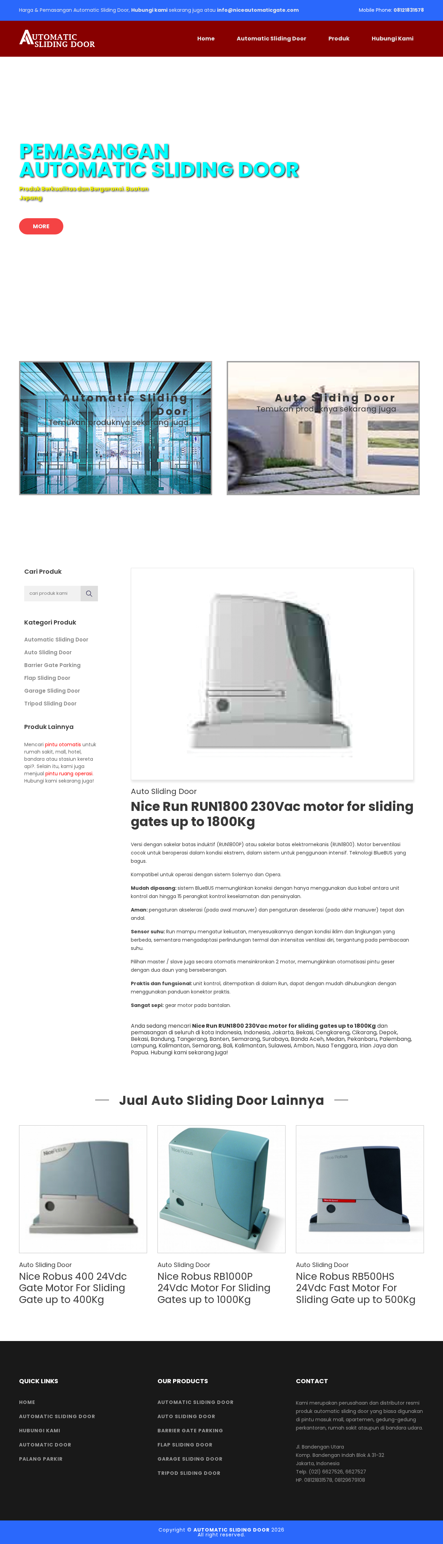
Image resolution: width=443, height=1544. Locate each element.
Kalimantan (174, 1046)
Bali (227, 1046)
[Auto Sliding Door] (323, 427)
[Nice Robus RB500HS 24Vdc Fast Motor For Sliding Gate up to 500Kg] (360, 1189)
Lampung (143, 1046)
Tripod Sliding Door (50, 703)
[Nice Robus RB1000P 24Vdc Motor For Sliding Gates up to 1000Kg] (221, 1189)
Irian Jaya (373, 1046)
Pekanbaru (362, 1039)
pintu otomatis (63, 744)
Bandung (162, 1039)
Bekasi (304, 1032)
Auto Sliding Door (48, 652)
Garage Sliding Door (52, 690)
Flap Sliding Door (47, 678)
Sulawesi (279, 1046)
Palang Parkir (41, 1458)
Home (206, 39)
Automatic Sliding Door (271, 39)
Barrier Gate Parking (52, 665)
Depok (388, 1032)
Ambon (303, 1046)
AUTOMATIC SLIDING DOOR (231, 1529)
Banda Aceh (307, 1039)
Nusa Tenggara (336, 1046)
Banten (219, 1039)
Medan (335, 1039)
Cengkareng (333, 1032)
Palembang (395, 1039)
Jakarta (282, 1032)
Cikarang (364, 1032)
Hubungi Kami (393, 39)
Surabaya (275, 1039)
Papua (139, 1052)
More (41, 226)
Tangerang (192, 1039)
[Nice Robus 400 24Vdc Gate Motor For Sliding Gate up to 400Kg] (83, 1189)
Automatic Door (45, 1444)
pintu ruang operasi (68, 773)
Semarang (246, 1039)
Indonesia (257, 1032)
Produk (339, 39)
